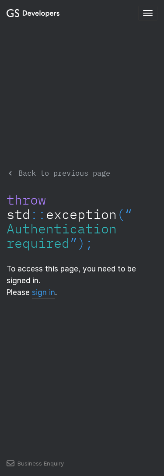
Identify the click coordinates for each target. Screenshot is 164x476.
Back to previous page (62, 172)
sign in (43, 292)
